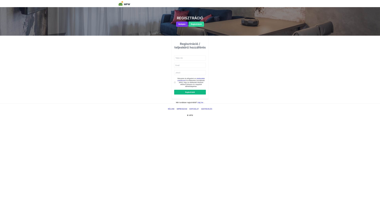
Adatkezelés (206, 109)
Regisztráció (190, 92)
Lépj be (200, 102)
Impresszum (182, 109)
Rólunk (171, 109)
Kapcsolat (194, 109)
